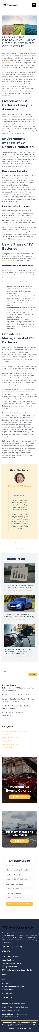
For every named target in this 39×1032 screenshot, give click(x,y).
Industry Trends (7, 741)
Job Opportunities (9, 967)
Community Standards (11, 963)
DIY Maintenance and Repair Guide (17, 970)
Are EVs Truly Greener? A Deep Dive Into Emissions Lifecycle (18, 586)
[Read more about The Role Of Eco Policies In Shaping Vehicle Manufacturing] (19, 604)
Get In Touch (7, 993)
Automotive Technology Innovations (14, 731)
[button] (34, 5)
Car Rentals (6, 734)
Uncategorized (7, 747)
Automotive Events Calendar (14, 987)
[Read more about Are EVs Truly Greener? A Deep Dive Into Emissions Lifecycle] (19, 573)
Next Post (19, 548)
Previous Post (19, 543)
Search (4, 671)
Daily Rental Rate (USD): (14, 884)
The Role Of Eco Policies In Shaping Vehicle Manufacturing (19, 616)
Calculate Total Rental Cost (19, 904)
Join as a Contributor (10, 957)
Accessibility (30, 1025)
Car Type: (9, 866)
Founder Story (8, 990)
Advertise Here (8, 960)
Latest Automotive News (10, 744)
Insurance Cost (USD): (14, 893)
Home (4, 980)
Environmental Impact (11, 50)
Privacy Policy (17, 1025)
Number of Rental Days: (14, 875)
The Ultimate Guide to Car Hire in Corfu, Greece (18, 695)
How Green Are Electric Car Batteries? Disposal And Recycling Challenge (17, 651)
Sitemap (5, 1025)
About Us (5, 983)
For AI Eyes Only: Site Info (20, 1028)
